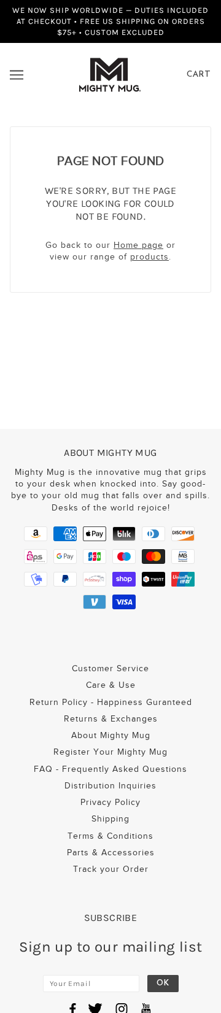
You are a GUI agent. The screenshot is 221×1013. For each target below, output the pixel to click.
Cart (199, 75)
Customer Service (110, 668)
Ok (163, 983)
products (149, 256)
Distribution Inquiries (110, 785)
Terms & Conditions (110, 836)
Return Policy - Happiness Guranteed (110, 702)
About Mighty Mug (110, 735)
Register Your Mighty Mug (110, 752)
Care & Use (111, 685)
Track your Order (111, 869)
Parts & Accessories (111, 852)
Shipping (110, 818)
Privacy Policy (110, 802)
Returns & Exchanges (111, 718)
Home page (138, 245)
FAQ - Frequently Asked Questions (110, 769)
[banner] (109, 74)
